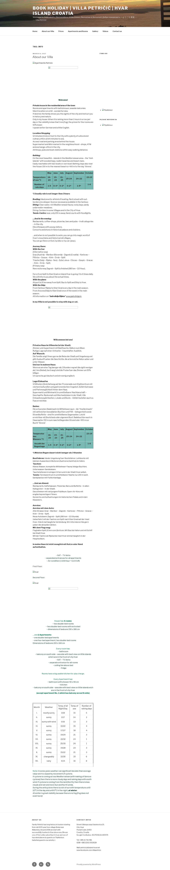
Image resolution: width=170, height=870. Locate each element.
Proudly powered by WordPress (89, 864)
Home (34, 31)
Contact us (117, 31)
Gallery (95, 31)
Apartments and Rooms (78, 31)
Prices (61, 31)
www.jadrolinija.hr (74, 296)
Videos (105, 31)
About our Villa (48, 31)
